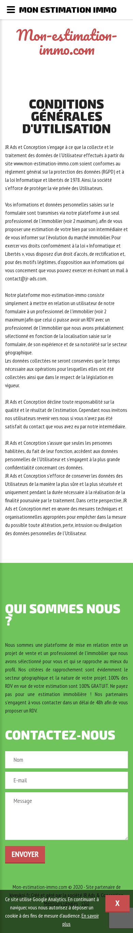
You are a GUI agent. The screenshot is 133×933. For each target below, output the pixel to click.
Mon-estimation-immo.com (66, 42)
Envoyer (25, 854)
